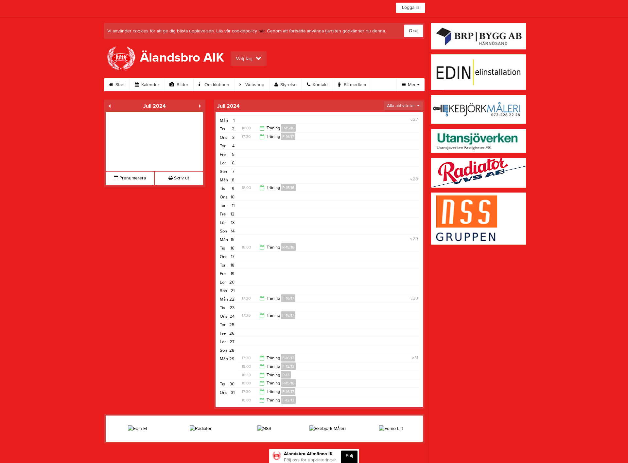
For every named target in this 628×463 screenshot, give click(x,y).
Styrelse (288, 85)
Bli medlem (354, 85)
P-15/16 (288, 128)
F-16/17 (288, 136)
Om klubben (216, 85)
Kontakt (319, 85)
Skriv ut (181, 178)
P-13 (285, 375)
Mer (412, 85)
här (261, 31)
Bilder (181, 85)
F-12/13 (288, 366)
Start (119, 85)
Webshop (254, 85)
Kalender (149, 85)
